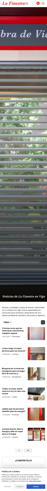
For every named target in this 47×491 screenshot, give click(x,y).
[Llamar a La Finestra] (38, 3)
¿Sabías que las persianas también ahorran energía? (13, 410)
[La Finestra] (15, 3)
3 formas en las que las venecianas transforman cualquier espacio (13, 330)
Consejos (15, 354)
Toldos (14, 397)
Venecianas (16, 336)
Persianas (15, 415)
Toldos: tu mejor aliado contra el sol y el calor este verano (13, 391)
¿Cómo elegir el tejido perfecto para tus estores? (13, 349)
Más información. (35, 481)
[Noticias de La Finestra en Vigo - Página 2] (28, 450)
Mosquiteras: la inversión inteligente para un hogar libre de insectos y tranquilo (13, 371)
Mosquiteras (16, 377)
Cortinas (15, 437)
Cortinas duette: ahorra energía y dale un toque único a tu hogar (12, 431)
